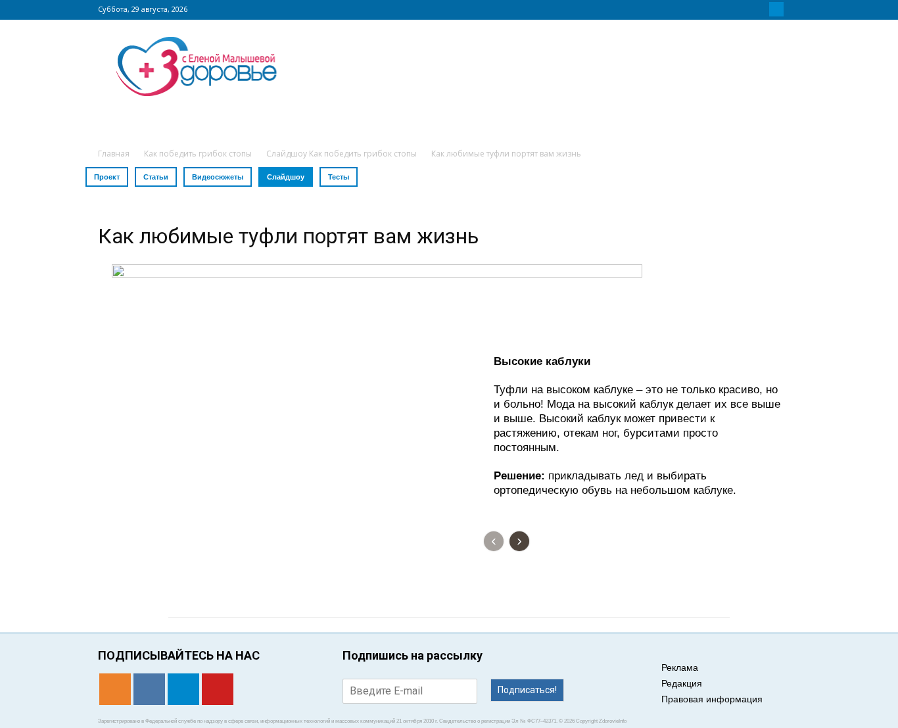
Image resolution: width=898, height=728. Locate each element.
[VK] (760, 9)
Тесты (338, 177)
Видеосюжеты (217, 177)
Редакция (681, 683)
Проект (107, 177)
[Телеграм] (776, 9)
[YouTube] (792, 9)
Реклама (679, 667)
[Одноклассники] (745, 9)
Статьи (155, 177)
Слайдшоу (285, 177)
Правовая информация (712, 699)
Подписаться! (527, 690)
